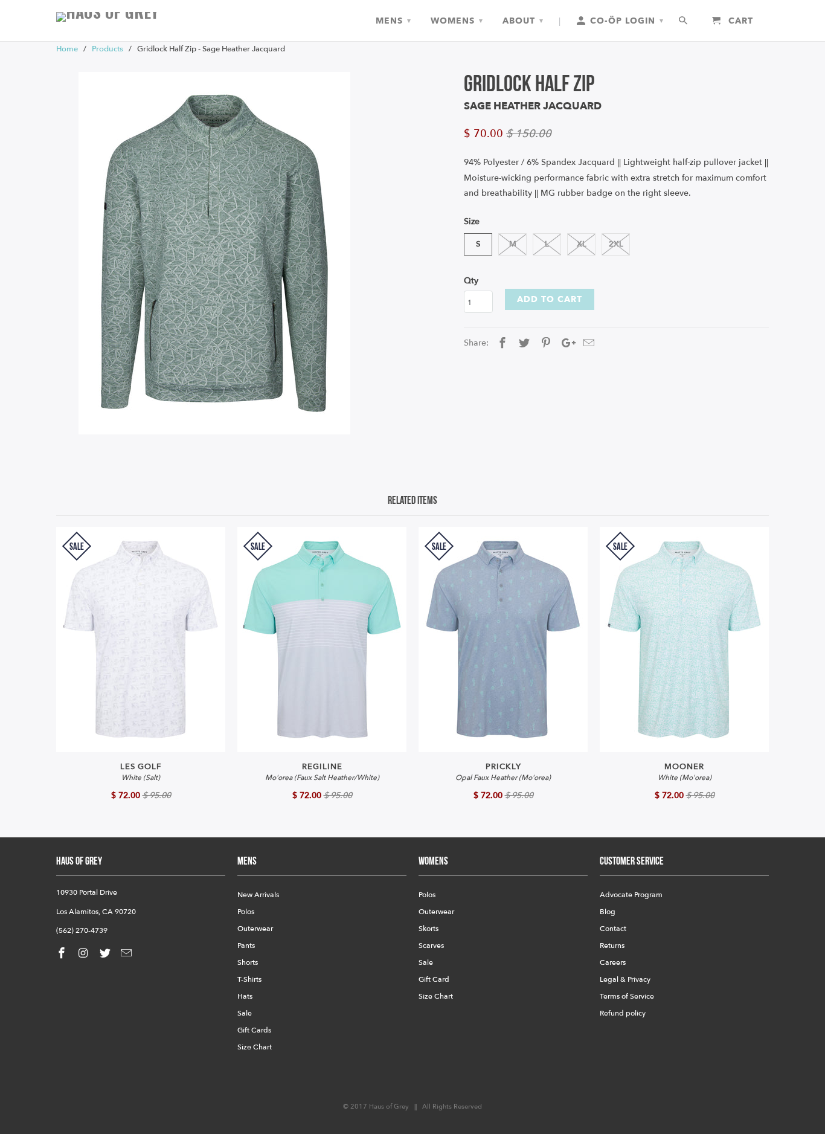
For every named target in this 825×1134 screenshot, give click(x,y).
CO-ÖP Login (625, 21)
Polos (245, 912)
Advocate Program (631, 895)
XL (581, 244)
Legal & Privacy (625, 979)
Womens (457, 21)
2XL (616, 244)
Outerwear (255, 928)
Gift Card (434, 979)
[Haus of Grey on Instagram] (84, 953)
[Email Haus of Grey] (127, 953)
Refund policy (623, 1013)
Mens (393, 21)
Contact (613, 928)
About (523, 21)
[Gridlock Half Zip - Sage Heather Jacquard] (214, 253)
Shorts (247, 962)
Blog (607, 912)
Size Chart (254, 1047)
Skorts (428, 928)
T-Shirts (249, 979)
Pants (246, 945)
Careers (613, 962)
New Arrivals (258, 895)
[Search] (684, 21)
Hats (244, 996)
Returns (612, 945)
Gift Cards (254, 1030)
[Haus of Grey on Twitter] (106, 953)
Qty (471, 280)
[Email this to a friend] (587, 343)
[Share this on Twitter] (522, 343)
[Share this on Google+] (565, 343)
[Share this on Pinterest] (544, 343)
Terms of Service (627, 996)
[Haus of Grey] (140, 17)
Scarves (431, 945)
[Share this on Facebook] (500, 343)
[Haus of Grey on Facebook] (62, 953)
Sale (244, 1013)
